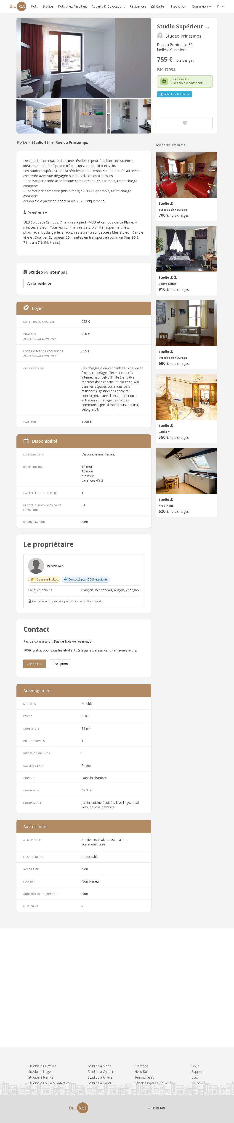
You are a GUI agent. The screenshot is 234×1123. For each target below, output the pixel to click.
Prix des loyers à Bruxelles (154, 1083)
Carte (159, 6)
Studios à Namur (40, 1077)
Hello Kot (141, 1071)
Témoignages (144, 1077)
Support (197, 1071)
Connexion (35, 664)
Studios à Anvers (100, 1077)
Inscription (178, 6)
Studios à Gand (99, 1083)
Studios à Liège (39, 1071)
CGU (194, 1077)
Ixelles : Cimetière (172, 49)
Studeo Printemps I (184, 36)
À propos (141, 1066)
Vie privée (198, 1083)
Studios (21, 142)
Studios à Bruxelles (42, 1066)
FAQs (195, 1066)
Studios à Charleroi (102, 1071)
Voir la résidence (39, 283)
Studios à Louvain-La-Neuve (48, 1083)
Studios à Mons (99, 1066)
